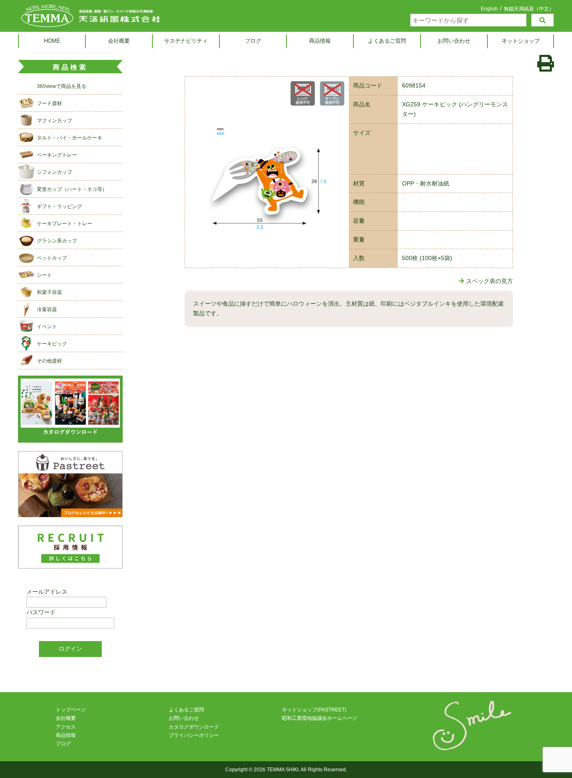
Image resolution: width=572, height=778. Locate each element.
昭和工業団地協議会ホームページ (319, 718)
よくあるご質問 (387, 41)
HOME (52, 41)
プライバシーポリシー (194, 735)
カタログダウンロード (194, 727)
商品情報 (320, 41)
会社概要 (119, 41)
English (489, 8)
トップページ (71, 710)
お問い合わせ (454, 41)
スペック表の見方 (489, 281)
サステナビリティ (186, 41)
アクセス (66, 727)
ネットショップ (521, 41)
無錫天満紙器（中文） (529, 8)
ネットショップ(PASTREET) (314, 710)
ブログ (253, 41)
